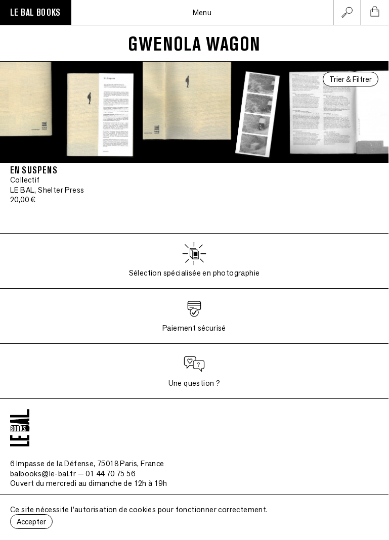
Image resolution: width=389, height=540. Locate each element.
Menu (202, 12)
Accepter (31, 521)
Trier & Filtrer (350, 79)
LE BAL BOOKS (35, 13)
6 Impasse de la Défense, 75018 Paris (87, 463)
